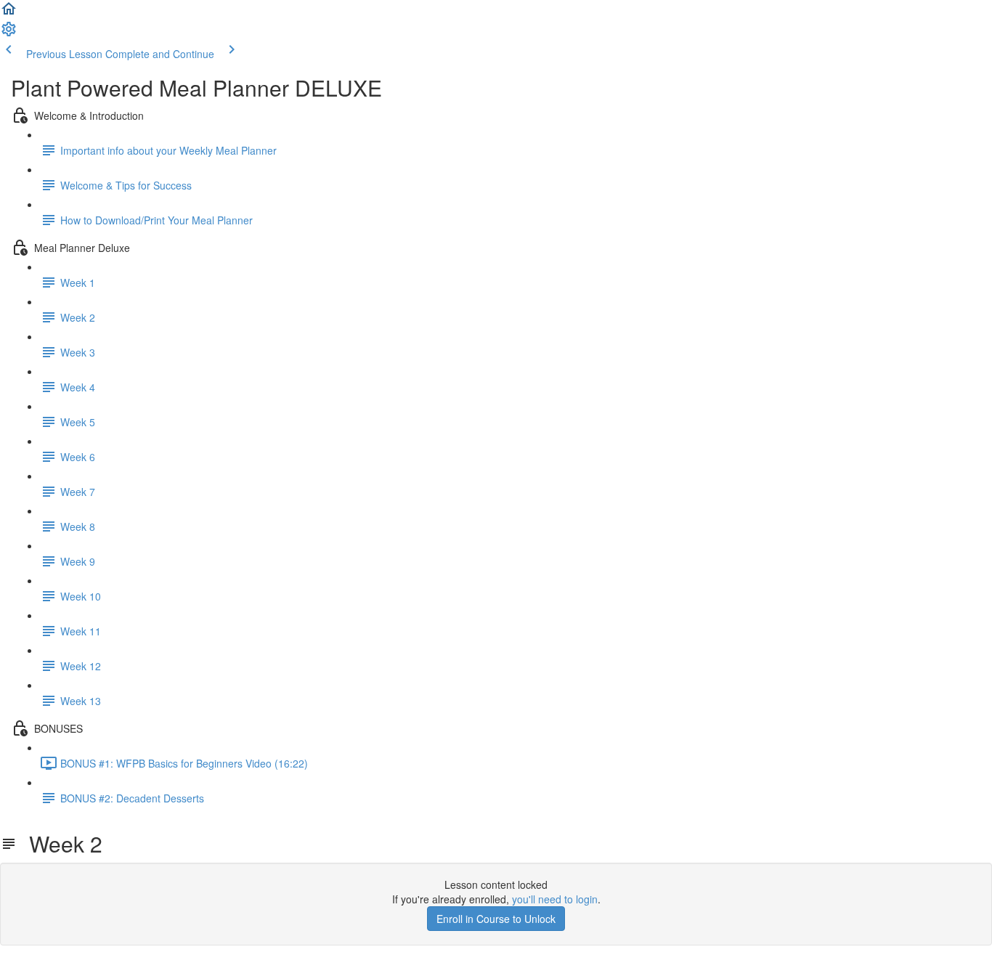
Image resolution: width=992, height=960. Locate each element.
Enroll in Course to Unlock (496, 918)
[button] (8, 13)
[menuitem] (8, 33)
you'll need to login (555, 899)
